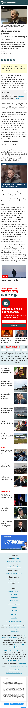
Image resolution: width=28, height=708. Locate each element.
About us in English (14, 670)
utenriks (4, 288)
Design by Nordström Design (14, 673)
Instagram (14, 611)
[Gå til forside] (11, 2)
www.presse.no (14, 660)
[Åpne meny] (26, 2)
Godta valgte (13, 703)
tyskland (17, 288)
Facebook (14, 607)
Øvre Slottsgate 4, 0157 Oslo (14, 573)
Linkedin (14, 614)
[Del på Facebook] (2, 60)
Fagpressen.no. (7, 698)
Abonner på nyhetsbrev (14, 621)
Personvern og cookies (14, 604)
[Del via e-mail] (11, 60)
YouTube (14, 618)
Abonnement (14, 597)
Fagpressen (22, 663)
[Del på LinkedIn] (8, 60)
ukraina (15, 291)
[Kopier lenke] (14, 60)
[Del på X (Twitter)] (5, 60)
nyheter (10, 288)
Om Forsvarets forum (14, 591)
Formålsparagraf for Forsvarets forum (16, 667)
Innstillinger (23, 707)
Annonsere (14, 594)
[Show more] (25, 91)
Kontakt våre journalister (14, 562)
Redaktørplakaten (14, 632)
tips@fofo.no (21, 96)
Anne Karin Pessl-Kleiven (14, 567)
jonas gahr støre (6, 291)
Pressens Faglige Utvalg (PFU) (12, 650)
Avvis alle (6, 703)
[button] (2, 347)
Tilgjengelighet (14, 601)
